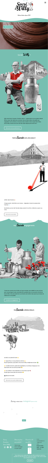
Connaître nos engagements (12, 300)
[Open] (18, 175)
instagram (27, 401)
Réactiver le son (8, 27)
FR (23, 1)
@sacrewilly (34, 401)
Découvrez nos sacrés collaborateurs (14, 380)
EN (27, 1)
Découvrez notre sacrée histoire (13, 128)
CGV (38, 444)
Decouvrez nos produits (11, 214)
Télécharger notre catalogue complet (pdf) (18, 446)
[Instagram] (40, 352)
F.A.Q (38, 439)
